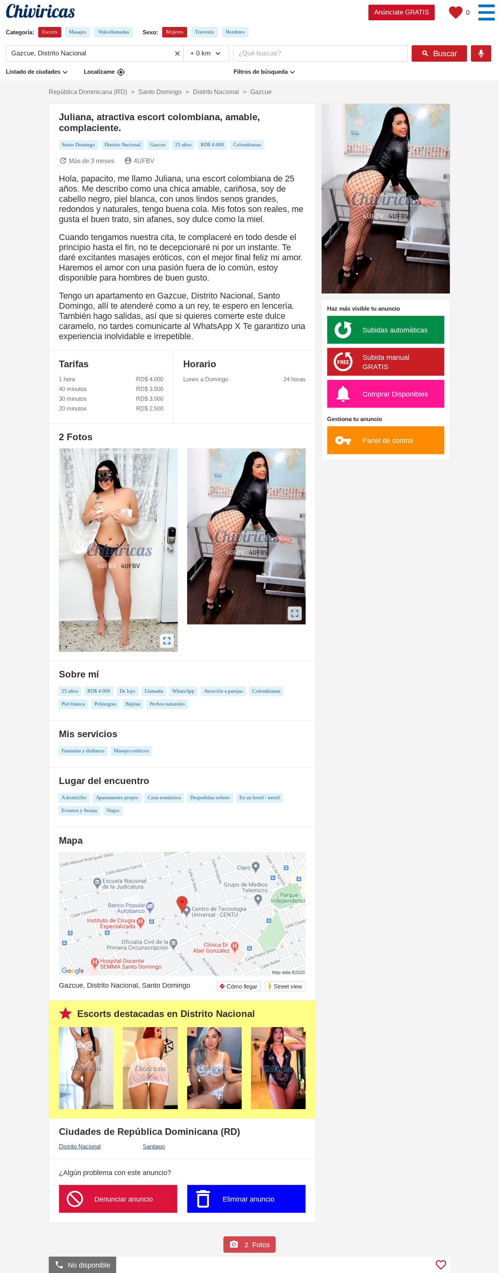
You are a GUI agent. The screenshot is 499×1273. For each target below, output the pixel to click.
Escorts (49, 32)
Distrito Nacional (80, 1146)
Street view (284, 986)
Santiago (154, 1146)
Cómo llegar (238, 986)
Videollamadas (113, 32)
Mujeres (174, 32)
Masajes (77, 32)
